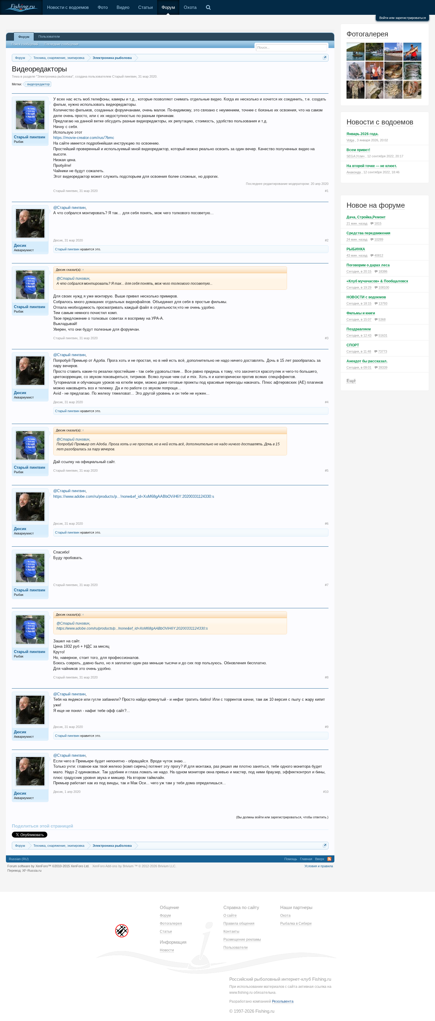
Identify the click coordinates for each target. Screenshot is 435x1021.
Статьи (145, 7)
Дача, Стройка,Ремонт (366, 217)
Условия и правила (318, 866)
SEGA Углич (356, 156)
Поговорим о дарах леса (368, 265)
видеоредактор (38, 84)
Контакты (231, 931)
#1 (326, 191)
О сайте (230, 915)
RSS (329, 859)
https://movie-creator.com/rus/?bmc (83, 137)
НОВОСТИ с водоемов (366, 297)
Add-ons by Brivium (134, 866)
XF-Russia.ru (31, 870)
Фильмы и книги (361, 313)
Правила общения (238, 923)
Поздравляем (359, 329)
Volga (350, 140)
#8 (326, 677)
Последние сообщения (61, 44)
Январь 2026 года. (362, 134)
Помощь (290, 859)
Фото (103, 7)
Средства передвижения (368, 233)
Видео (123, 7)
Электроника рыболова (54, 76)
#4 (326, 402)
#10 (325, 791)
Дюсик (20, 245)
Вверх (319, 859)
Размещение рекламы (242, 939)
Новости (167, 950)
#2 (326, 240)
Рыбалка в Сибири (296, 923)
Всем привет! (358, 150)
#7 (326, 585)
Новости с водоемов (68, 7)
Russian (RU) (19, 859)
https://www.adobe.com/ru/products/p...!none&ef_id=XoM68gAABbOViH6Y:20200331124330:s (133, 496)
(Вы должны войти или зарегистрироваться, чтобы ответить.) (282, 817)
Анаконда (354, 172)
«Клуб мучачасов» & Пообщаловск (377, 281)
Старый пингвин (124, 76)
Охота (190, 7)
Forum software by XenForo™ (48, 866)
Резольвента (283, 1001)
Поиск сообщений (24, 44)
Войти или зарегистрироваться (402, 18)
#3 (326, 338)
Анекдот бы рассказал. (367, 361)
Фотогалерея (367, 34)
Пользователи (49, 36)
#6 (326, 523)
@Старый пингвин (69, 207)
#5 (326, 470)
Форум (168, 7)
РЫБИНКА (356, 249)
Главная (306, 859)
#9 (326, 727)
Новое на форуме (376, 205)
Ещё (351, 380)
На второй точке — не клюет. (372, 166)
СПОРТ (353, 345)
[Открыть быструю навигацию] (325, 58)
